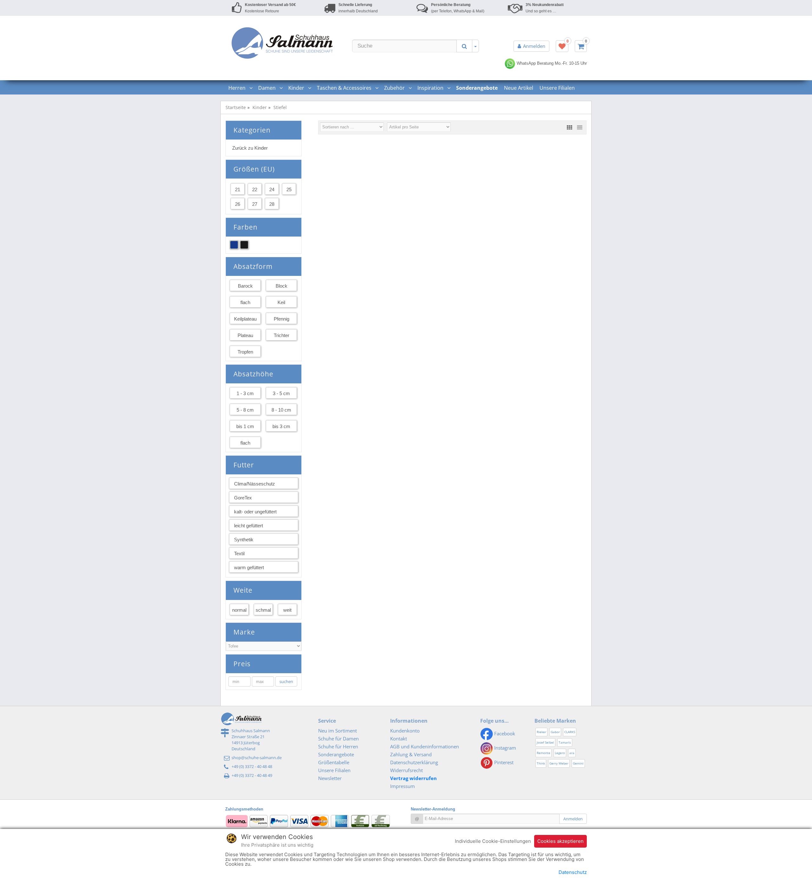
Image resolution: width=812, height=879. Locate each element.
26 (237, 204)
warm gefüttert (249, 567)
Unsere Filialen (557, 87)
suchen (286, 681)
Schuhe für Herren (338, 746)
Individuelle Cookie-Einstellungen (493, 841)
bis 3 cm (281, 426)
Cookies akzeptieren (560, 841)
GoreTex (243, 497)
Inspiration (431, 87)
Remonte (543, 753)
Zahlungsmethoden (244, 809)
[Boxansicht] (569, 127)
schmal (263, 610)
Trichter (281, 335)
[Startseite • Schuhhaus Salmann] (282, 43)
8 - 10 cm (281, 410)
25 (288, 189)
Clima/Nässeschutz (254, 483)
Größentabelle (333, 762)
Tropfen (245, 352)
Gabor (555, 732)
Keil (281, 302)
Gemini (578, 763)
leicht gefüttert (248, 525)
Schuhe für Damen (338, 738)
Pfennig (281, 319)
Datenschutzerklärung (414, 762)
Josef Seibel (545, 742)
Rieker (541, 732)
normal (239, 610)
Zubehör (395, 87)
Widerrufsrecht (406, 770)
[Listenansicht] (579, 127)
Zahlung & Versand (411, 754)
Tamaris (565, 742)
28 (271, 204)
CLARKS (569, 732)
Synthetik (243, 539)
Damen (267, 87)
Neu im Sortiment (337, 730)
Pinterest (503, 762)
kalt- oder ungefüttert (255, 511)
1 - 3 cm (245, 393)
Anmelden (534, 46)
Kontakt (398, 738)
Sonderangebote (336, 754)
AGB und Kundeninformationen (424, 746)
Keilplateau (245, 319)
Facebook (504, 733)
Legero (560, 753)
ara (571, 753)
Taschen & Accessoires (345, 87)
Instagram (504, 748)
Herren (237, 87)
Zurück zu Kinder (250, 148)
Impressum (402, 786)
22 (254, 189)
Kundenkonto (405, 730)
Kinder (296, 87)
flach (245, 302)
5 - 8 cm (245, 410)
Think (541, 763)
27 (254, 204)
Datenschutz (573, 872)
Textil (239, 553)
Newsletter (330, 778)
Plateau (245, 335)
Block (281, 286)
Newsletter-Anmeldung (433, 809)
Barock (245, 286)
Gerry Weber (558, 763)
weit (287, 610)
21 (237, 189)
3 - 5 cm (281, 393)
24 (271, 189)
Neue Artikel (518, 87)
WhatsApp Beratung (534, 63)
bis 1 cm (245, 426)
